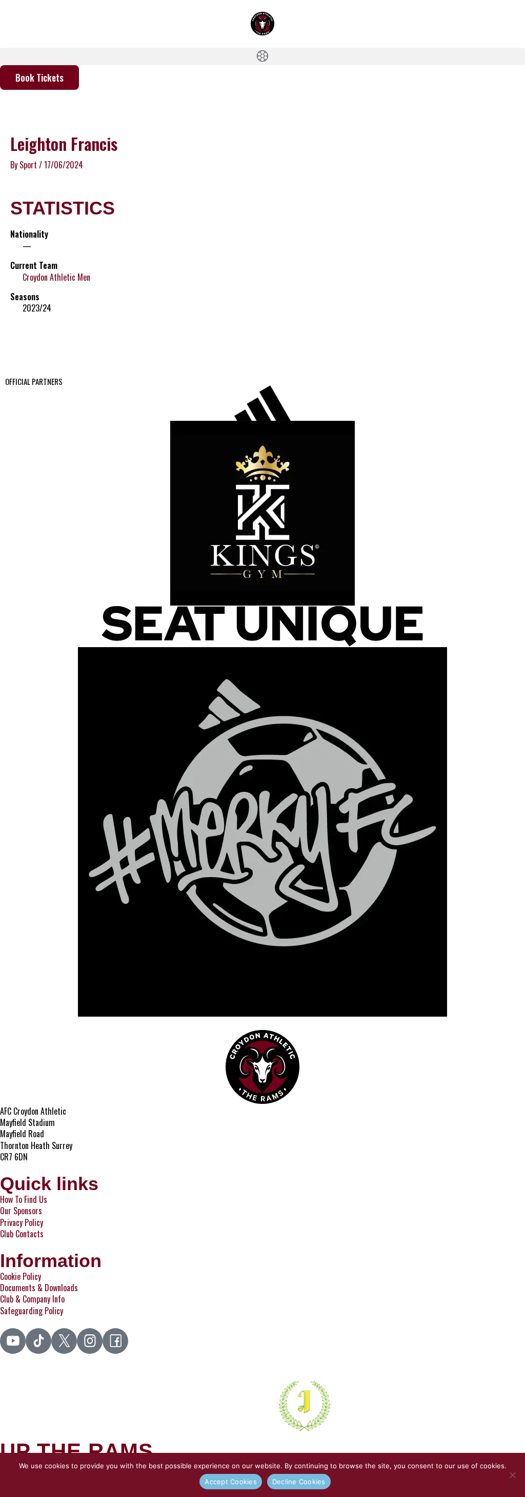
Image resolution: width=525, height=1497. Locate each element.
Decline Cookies (299, 1481)
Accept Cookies (231, 1481)
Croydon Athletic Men (56, 277)
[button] (262, 56)
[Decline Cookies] (512, 1475)
